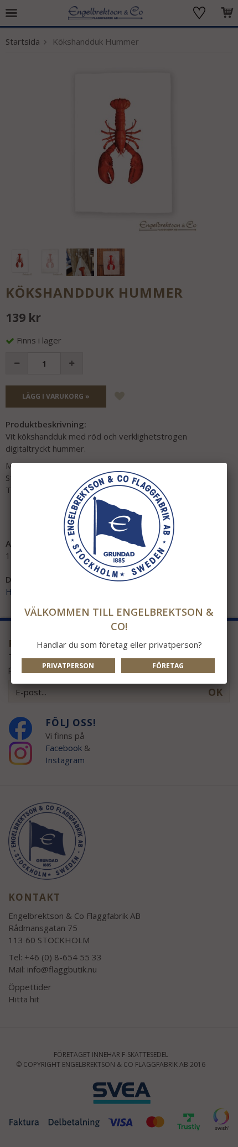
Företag (168, 665)
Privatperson (68, 665)
